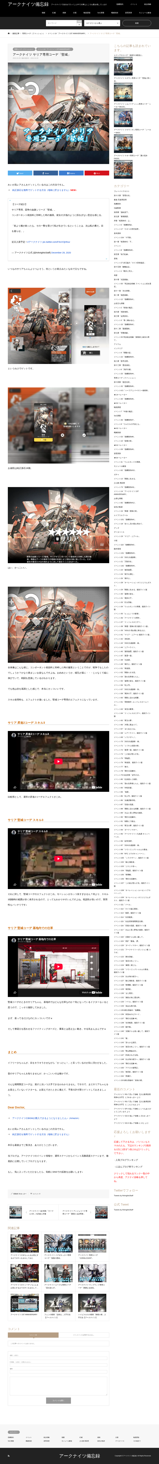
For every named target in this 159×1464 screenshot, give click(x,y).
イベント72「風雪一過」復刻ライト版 (129, 750)
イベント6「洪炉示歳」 (123, 369)
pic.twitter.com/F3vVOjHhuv (56, 242)
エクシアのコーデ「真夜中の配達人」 (128, 55)
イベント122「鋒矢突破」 (124, 957)
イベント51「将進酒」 (123, 668)
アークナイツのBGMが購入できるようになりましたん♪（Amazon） (46, 1118)
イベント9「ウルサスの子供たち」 (127, 424)
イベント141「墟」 (121, 1038)
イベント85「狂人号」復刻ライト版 (128, 796)
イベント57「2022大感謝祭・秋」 (127, 689)
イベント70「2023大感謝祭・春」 (127, 741)
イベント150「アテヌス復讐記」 (126, 1068)
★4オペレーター (120, 428)
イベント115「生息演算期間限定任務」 (129, 921)
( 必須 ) (14, 1355)
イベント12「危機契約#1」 (124, 299)
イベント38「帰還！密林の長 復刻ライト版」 (131, 626)
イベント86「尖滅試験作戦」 (125, 800)
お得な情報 (118, 498)
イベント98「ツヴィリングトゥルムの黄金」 (131, 849)
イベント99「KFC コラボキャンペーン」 (130, 854)
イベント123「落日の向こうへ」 (126, 961)
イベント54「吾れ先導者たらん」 (127, 677)
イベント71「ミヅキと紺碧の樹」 (127, 746)
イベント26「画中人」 (123, 578)
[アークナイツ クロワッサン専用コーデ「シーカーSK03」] (132, 143)
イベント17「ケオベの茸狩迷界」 (127, 229)
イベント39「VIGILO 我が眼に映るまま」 (130, 630)
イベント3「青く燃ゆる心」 (125, 320)
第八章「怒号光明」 (122, 361)
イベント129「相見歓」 (123, 989)
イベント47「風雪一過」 (123, 656)
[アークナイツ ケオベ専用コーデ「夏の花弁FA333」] (132, 169)
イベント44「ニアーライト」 (125, 647)
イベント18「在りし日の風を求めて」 (129, 524)
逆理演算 (128, 13)
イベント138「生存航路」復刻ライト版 (129, 1023)
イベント (133, 4)
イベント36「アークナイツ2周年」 (127, 618)
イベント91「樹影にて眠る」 (125, 821)
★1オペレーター (120, 395)
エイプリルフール (121, 515)
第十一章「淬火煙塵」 (122, 291)
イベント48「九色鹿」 (123, 660)
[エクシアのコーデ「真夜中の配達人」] (132, 66)
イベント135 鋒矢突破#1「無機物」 (128, 1010)
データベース (119, 532)
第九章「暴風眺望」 (122, 216)
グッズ (116, 528)
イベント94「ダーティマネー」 (126, 830)
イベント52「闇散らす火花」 (125, 672)
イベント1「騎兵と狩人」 (124, 271)
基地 (115, 259)
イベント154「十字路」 (123, 237)
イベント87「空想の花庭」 (124, 804)
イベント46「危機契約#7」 (124, 420)
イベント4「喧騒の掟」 (123, 353)
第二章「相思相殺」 (122, 295)
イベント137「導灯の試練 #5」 (126, 1018)
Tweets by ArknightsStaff (123, 1196)
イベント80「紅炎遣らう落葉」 (126, 779)
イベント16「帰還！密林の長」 (126, 511)
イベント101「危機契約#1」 (125, 519)
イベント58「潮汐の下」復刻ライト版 (129, 693)
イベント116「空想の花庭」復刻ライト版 (130, 926)
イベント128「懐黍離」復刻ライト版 (128, 985)
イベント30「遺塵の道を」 (124, 594)
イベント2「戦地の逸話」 (124, 308)
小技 (115, 541)
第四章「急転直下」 (122, 212)
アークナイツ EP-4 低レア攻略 (126, 1109)
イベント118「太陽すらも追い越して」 (129, 937)
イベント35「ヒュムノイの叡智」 (127, 614)
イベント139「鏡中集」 (123, 1027)
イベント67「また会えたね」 (125, 729)
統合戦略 (147, 4)
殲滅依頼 (114, 13)
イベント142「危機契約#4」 (125, 566)
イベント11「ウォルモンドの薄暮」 (128, 462)
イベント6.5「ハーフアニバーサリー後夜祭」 (131, 390)
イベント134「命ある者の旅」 (126, 1006)
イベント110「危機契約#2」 (125, 545)
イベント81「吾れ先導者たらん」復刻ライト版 (132, 783)
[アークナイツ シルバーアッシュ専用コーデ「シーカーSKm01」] (132, 117)
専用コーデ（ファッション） (24, 49)
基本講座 (117, 233)
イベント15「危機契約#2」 (124, 324)
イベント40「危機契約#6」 (124, 399)
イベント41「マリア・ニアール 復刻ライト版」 (132, 635)
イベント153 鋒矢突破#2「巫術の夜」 (129, 1080)
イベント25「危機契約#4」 (124, 374)
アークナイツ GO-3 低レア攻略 (126, 1116)
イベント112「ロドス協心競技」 (126, 909)
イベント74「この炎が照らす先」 (127, 754)
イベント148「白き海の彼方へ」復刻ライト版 (132, 1059)
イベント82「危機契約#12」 (125, 503)
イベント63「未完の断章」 (124, 709)
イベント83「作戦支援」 (123, 788)
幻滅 (54, 13)
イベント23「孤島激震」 (123, 570)
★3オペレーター (120, 403)
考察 (115, 275)
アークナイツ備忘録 (79, 1455)
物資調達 (86, 13)
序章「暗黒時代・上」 (122, 221)
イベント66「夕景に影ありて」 (126, 725)
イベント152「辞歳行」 (123, 1076)
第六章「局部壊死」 (122, 312)
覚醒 (43, 13)
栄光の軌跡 (118, 507)
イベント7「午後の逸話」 (124, 411)
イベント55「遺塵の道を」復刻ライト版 (129, 681)
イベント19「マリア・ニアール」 (127, 536)
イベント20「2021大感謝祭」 (125, 557)
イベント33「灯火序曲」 (123, 602)
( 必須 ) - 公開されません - (21, 1362)
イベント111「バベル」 (123, 905)
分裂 (75, 13)
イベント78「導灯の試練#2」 (125, 771)
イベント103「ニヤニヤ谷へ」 (126, 866)
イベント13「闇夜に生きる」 (125, 479)
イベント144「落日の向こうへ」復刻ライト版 (132, 1047)
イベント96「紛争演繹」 (123, 841)
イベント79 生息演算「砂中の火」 (127, 775)
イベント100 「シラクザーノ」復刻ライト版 (131, 858)
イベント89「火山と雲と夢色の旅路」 (129, 813)
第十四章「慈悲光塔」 (122, 382)
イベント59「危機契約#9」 (124, 449)
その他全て (137, 1441)
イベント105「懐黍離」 (123, 875)
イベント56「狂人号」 (123, 685)
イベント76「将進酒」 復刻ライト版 (128, 762)
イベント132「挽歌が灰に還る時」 (127, 997)
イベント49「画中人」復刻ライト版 (128, 664)
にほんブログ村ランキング (129, 1166)
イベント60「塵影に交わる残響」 (127, 698)
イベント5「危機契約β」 (123, 225)
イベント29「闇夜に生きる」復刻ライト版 (130, 590)
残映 (64, 13)
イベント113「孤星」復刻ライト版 (127, 913)
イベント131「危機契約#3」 (125, 553)
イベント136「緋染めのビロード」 (127, 1014)
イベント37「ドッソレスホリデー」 (128, 622)
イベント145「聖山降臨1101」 (126, 1051)
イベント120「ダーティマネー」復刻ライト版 (132, 945)
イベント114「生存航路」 (124, 917)
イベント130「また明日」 (124, 993)
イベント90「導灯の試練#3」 (125, 817)
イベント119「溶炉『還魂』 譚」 (127, 941)
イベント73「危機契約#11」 (125, 487)
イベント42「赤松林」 (123, 639)
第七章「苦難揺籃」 (122, 333)
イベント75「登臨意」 (123, 758)
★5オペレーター (120, 445)
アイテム (117, 344)
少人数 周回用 (119, 483)
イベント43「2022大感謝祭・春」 (127, 643)
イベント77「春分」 (122, 767)
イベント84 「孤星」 (122, 792)
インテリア (118, 348)
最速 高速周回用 (120, 200)
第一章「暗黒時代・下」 (123, 242)
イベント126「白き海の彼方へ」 (126, 976)
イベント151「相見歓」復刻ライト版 (128, 1072)
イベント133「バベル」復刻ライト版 (128, 1002)
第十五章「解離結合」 (122, 267)
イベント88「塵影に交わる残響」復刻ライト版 (132, 809)
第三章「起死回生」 (122, 316)
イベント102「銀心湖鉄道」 (125, 862)
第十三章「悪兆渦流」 (122, 365)
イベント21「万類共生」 (123, 562)
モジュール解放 (145, 13)
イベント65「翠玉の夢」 (123, 720)
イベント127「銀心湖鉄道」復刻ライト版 (130, 981)
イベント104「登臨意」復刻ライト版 (128, 871)
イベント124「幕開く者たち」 (126, 965)
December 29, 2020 (61, 252)
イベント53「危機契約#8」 (124, 437)
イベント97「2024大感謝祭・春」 (127, 845)
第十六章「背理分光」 (122, 195)
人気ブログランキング (127, 1160)
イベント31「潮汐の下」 (123, 598)
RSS (9, 1456)
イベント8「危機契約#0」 (124, 250)
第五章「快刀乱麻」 (122, 254)
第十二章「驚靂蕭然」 (122, 329)
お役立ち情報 (119, 303)
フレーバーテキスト (122, 191)
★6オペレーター (120, 458)
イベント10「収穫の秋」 (123, 441)
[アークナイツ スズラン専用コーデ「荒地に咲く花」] (132, 92)
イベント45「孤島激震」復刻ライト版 (129, 651)
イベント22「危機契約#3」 (124, 357)
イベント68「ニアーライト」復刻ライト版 (130, 733)
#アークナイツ (34, 242)
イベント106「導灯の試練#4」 (126, 879)
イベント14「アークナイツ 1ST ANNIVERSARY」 (55, 49)
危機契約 (119, 4)
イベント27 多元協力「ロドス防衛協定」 (130, 263)
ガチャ (116, 474)
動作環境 (117, 549)
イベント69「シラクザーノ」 (125, 737)
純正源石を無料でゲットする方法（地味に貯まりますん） (41, 190)
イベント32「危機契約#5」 (124, 386)
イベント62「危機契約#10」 (125, 470)
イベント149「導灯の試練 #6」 (126, 1063)
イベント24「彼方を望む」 (124, 574)
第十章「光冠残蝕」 (122, 280)
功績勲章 (117, 208)
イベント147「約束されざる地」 (126, 1055)
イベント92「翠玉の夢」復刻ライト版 (129, 825)
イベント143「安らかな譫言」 (126, 1042)
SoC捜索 (100, 13)
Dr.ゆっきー (22, 1194)
